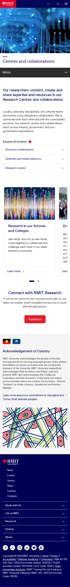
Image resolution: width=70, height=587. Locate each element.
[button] (58, 4)
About (8, 537)
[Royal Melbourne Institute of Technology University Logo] (8, 4)
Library (11, 480)
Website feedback (28, 559)
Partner (9, 529)
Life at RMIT (12, 513)
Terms (45, 555)
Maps (10, 485)
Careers (11, 490)
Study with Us (13, 505)
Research (10, 521)
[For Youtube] (34, 547)
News (10, 470)
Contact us (35, 319)
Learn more (14, 271)
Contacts (12, 496)
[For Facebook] (5, 547)
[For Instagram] (19, 547)
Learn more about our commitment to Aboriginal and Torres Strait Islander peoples (33, 397)
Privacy (54, 555)
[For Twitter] (12, 547)
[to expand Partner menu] (63, 529)
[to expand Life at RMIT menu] (63, 513)
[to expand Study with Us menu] (63, 505)
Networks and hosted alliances (23, 158)
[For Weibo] (41, 547)
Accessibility (9, 559)
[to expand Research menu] (63, 521)
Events (10, 475)
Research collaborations (20, 149)
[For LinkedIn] (26, 547)
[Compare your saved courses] (50, 4)
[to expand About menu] (63, 537)
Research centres (16, 168)
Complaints (46, 559)
